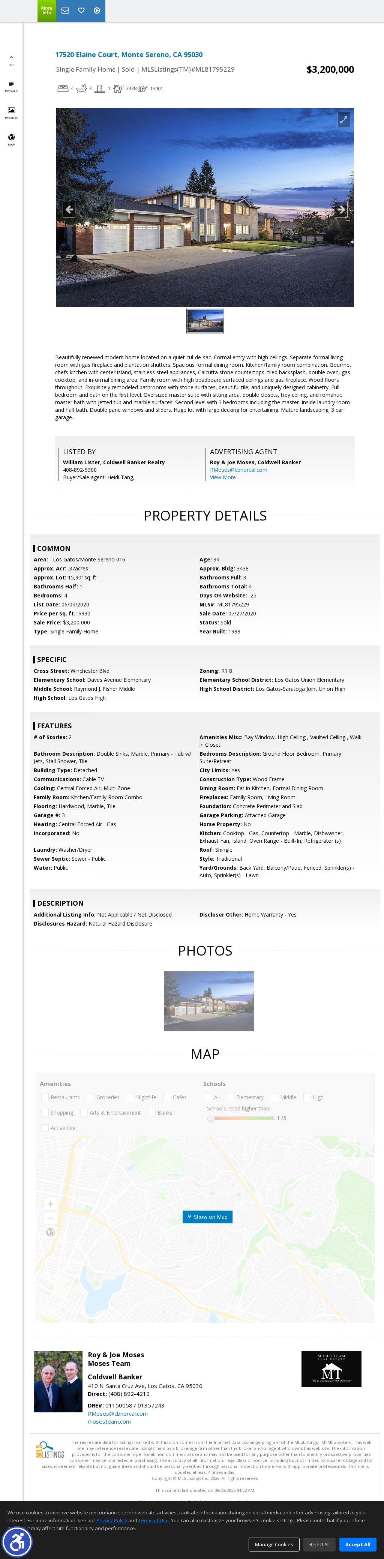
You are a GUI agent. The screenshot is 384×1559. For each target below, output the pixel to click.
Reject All (319, 1544)
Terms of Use (153, 1520)
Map (11, 144)
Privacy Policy (111, 1520)
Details (11, 91)
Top (11, 64)
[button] (17, 1541)
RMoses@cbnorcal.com (238, 469)
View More (223, 477)
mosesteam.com (109, 1421)
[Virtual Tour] (97, 11)
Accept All (357, 1544)
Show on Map (210, 1216)
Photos (11, 118)
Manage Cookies (274, 1544)
